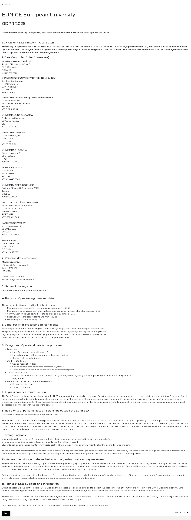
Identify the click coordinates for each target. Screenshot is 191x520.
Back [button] (6, 513)
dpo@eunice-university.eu (96, 505)
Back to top (181, 512)
